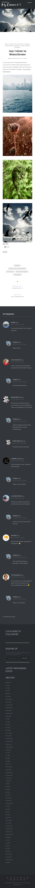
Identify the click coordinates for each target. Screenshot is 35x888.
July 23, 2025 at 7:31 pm (17, 460)
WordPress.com (17, 884)
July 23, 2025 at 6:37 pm (17, 399)
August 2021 (8, 837)
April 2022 (8, 814)
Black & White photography (14, 44)
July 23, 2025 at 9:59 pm (17, 537)
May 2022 (8, 811)
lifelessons (16, 360)
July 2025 (7, 718)
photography (17, 274)
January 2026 (8, 702)
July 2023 (7, 783)
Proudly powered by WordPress (13, 882)
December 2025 (9, 704)
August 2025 (8, 716)
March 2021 (8, 851)
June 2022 (8, 809)
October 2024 (8, 744)
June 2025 (8, 721)
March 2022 (8, 817)
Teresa (15, 58)
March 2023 (8, 794)
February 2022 (9, 820)
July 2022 (7, 806)
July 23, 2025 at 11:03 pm (19, 480)
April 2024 (8, 761)
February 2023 (9, 797)
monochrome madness (22, 271)
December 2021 (9, 825)
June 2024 (8, 755)
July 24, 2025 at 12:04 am (18, 577)
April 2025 (8, 727)
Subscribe (24, 658)
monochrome (10, 271)
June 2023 (8, 786)
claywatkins (16, 496)
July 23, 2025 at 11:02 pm (19, 557)
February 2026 (9, 699)
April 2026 (8, 693)
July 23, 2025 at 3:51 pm (17, 324)
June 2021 (8, 842)
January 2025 (8, 735)
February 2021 (9, 854)
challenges (17, 265)
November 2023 (9, 775)
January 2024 (8, 769)
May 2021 (8, 845)
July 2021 (7, 839)
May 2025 (8, 724)
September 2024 (9, 747)
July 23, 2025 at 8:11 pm (17, 498)
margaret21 (16, 397)
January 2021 (8, 856)
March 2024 (8, 763)
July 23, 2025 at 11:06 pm (19, 344)
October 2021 (8, 831)
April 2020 (8, 862)
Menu (30, 2)
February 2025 (9, 733)
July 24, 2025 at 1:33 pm (19, 599)
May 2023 (8, 789)
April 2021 (8, 848)
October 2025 (8, 710)
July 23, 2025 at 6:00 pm (17, 362)
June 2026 (8, 687)
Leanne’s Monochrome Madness (17, 268)
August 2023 (8, 780)
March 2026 (8, 696)
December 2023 (9, 772)
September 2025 (9, 713)
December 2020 (9, 859)
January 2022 (8, 823)
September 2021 (9, 834)
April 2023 (8, 792)
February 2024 (9, 766)
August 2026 (8, 682)
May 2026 (8, 690)
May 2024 (8, 758)
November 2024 (9, 741)
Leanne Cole (16, 458)
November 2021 (9, 828)
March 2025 (8, 730)
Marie (13, 322)
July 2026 (7, 685)
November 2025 (9, 707)
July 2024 (7, 752)
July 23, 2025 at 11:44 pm (19, 443)
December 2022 (9, 803)
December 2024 (9, 738)
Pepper (13, 535)
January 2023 (8, 800)
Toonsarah (15, 575)
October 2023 (8, 778)
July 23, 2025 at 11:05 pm (19, 421)
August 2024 (8, 749)
